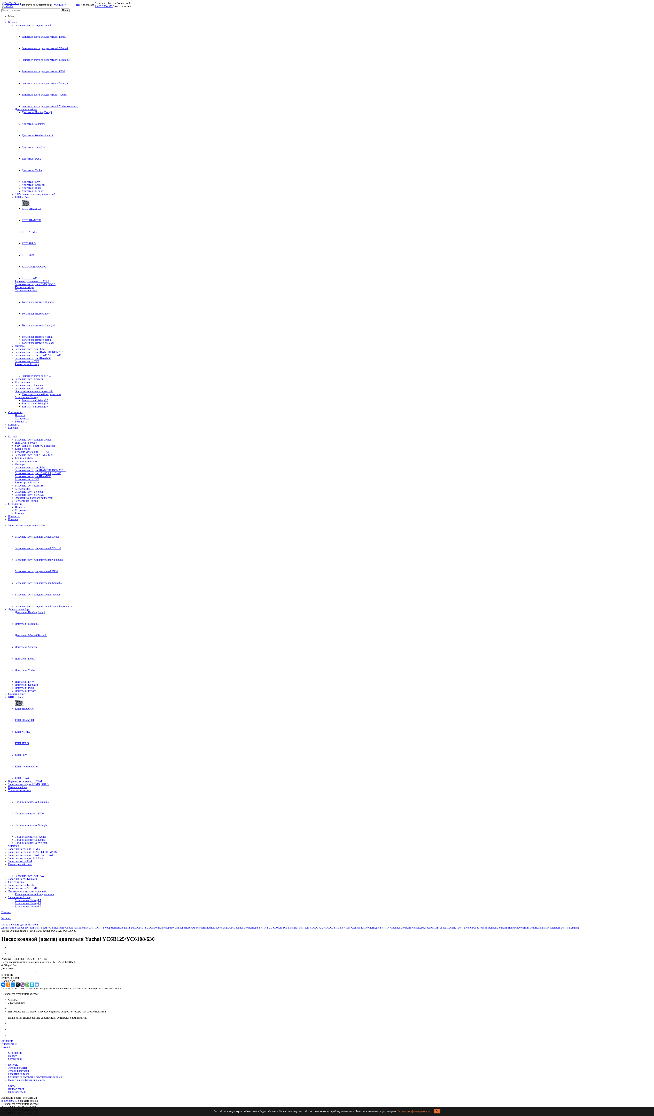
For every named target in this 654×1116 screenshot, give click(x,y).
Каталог (13, 22)
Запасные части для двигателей (33, 25)
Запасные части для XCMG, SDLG (35, 284)
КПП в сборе (22, 197)
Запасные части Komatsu (29, 379)
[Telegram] (37, 985)
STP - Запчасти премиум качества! (35, 194)
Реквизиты (21, 421)
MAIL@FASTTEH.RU (67, 4)
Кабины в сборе (24, 287)
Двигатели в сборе (26, 109)
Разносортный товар (27, 364)
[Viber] (22, 985)
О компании (15, 412)
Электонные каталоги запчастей (34, 391)
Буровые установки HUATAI (32, 281)
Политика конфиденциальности (414, 1111)
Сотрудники (22, 418)
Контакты (14, 424)
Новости (20, 415)
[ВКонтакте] (3, 985)
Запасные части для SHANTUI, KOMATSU (40, 352)
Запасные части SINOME (29, 388)
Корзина (13, 427)
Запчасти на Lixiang (26, 397)
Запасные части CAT (27, 361)
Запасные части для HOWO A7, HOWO (38, 355)
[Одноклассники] (8, 985)
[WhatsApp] (27, 985)
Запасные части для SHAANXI (33, 358)
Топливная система (26, 290)
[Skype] (32, 985)
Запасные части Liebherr (29, 385)
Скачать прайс (16, 694)
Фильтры (20, 345)
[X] (18, 985)
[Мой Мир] (13, 985)
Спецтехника (22, 382)
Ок (437, 1111)
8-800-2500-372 (104, 6)
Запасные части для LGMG (31, 349)
